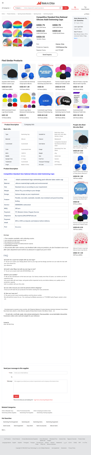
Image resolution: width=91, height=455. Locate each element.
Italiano (47, 442)
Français (32, 442)
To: (12, 377)
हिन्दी (80, 442)
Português (26, 442)
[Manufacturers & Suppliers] (45, 3)
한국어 (70, 442)
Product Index (81, 439)
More (75, 38)
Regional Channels (71, 439)
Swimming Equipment (52, 422)
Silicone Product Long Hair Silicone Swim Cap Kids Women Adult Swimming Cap (80, 249)
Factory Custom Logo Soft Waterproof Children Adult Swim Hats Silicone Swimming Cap (80, 223)
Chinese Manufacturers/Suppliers (30, 439)
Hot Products (7, 439)
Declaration (64, 448)
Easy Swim (30, 426)
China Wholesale (44, 439)
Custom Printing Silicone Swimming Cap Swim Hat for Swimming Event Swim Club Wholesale (80, 198)
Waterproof (58, 139)
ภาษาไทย (84, 442)
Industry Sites (62, 439)
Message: (10, 381)
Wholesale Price (53, 439)
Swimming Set (26, 422)
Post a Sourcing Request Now (43, 400)
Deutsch (52, 442)
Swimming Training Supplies (44, 412)
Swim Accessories (41, 426)
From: (11, 373)
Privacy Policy (72, 448)
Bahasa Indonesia (51, 444)
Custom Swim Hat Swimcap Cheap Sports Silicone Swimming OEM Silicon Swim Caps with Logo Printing (80, 172)
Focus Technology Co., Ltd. (33, 448)
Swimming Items (37, 422)
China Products (16, 439)
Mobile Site (42, 440)
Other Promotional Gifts (23, 411)
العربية (65, 442)
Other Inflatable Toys (7, 411)
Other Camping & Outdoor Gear (42, 411)
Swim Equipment (18, 426)
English (14, 442)
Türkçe (36, 444)
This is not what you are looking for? (23, 400)
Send (16, 396)
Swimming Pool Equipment (10, 422)
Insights (49, 440)
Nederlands (59, 442)
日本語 (75, 442)
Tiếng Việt (42, 444)
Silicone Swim (54, 426)
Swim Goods (6, 426)
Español (20, 442)
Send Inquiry (47, 55)
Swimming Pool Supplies (26, 412)
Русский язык (40, 442)
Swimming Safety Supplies (9, 412)
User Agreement (55, 448)
